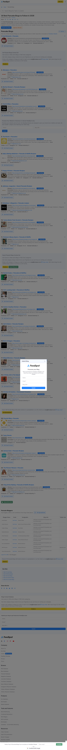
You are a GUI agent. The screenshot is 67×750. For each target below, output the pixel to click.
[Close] (45, 361)
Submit (33, 388)
